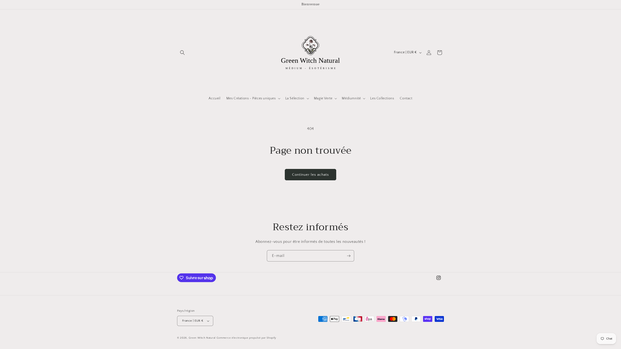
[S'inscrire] (348, 256)
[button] (182, 52)
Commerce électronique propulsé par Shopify (246, 337)
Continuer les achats (310, 175)
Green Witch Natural (202, 337)
